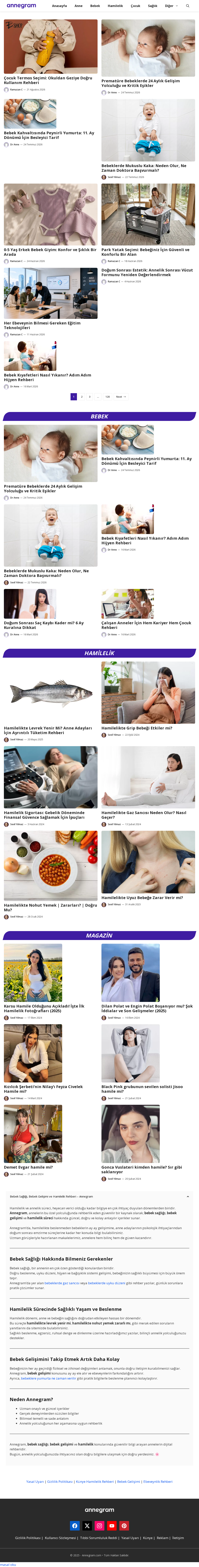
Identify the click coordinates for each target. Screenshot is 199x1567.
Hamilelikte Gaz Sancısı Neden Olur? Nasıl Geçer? (143, 815)
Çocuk (135, 6)
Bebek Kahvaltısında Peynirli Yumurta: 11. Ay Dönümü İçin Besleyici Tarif (49, 135)
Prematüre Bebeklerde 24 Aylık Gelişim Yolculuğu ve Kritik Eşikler (140, 83)
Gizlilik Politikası (60, 1481)
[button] (187, 6)
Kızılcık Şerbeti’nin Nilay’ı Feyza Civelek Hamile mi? (43, 1089)
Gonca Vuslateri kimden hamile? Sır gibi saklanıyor (141, 1169)
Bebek (95, 6)
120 (108, 396)
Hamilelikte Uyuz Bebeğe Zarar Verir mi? (142, 897)
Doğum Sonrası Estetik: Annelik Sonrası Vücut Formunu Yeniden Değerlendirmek (147, 272)
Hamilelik (115, 6)
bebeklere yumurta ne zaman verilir (48, 1378)
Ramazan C (16, 89)
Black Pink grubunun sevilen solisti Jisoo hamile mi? (142, 1089)
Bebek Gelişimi (128, 1481)
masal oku (8, 1564)
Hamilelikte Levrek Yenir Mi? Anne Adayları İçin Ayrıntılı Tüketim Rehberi (48, 730)
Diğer (169, 6)
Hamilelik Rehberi (100, 1481)
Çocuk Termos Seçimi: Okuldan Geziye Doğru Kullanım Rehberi (48, 80)
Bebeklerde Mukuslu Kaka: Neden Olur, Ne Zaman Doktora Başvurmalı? (143, 168)
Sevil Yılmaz (114, 177)
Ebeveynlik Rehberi (158, 1481)
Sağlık (152, 6)
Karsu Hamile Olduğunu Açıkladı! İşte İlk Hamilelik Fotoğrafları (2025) (44, 1008)
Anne (79, 6)
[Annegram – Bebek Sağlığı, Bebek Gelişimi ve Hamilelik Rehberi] (21, 6)
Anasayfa (59, 6)
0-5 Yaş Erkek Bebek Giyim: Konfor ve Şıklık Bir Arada (50, 252)
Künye (81, 1481)
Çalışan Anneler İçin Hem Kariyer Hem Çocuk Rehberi (146, 625)
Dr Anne (112, 92)
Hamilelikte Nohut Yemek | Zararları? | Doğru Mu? (50, 907)
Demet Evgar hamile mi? (28, 1167)
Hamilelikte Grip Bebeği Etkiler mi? (136, 728)
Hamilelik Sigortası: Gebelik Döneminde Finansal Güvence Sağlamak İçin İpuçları (44, 815)
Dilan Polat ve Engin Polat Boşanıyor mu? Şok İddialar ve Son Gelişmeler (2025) (147, 1008)
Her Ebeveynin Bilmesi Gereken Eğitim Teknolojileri (42, 325)
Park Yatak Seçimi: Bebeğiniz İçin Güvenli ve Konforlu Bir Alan (145, 252)
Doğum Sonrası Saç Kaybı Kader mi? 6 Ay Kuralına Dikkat (44, 625)
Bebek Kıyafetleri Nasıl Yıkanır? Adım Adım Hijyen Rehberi (47, 377)
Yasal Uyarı (35, 1481)
